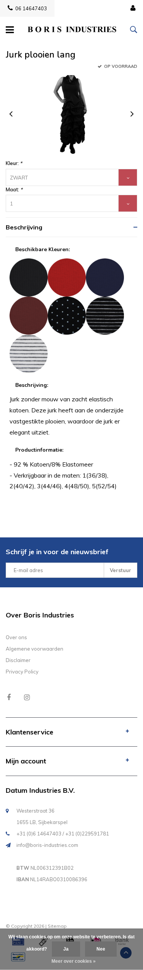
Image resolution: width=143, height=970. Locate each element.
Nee (100, 949)
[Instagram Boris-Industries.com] (26, 697)
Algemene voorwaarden (34, 649)
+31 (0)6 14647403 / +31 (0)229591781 (62, 834)
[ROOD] (67, 277)
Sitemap (57, 926)
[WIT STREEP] (29, 353)
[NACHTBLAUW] (105, 277)
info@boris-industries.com (47, 845)
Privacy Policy (22, 672)
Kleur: (14, 163)
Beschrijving (24, 227)
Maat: (14, 189)
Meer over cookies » (73, 961)
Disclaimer (18, 660)
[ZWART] (29, 277)
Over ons (16, 637)
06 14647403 (31, 8)
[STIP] (67, 315)
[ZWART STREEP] (105, 315)
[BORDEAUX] (29, 315)
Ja (66, 949)
